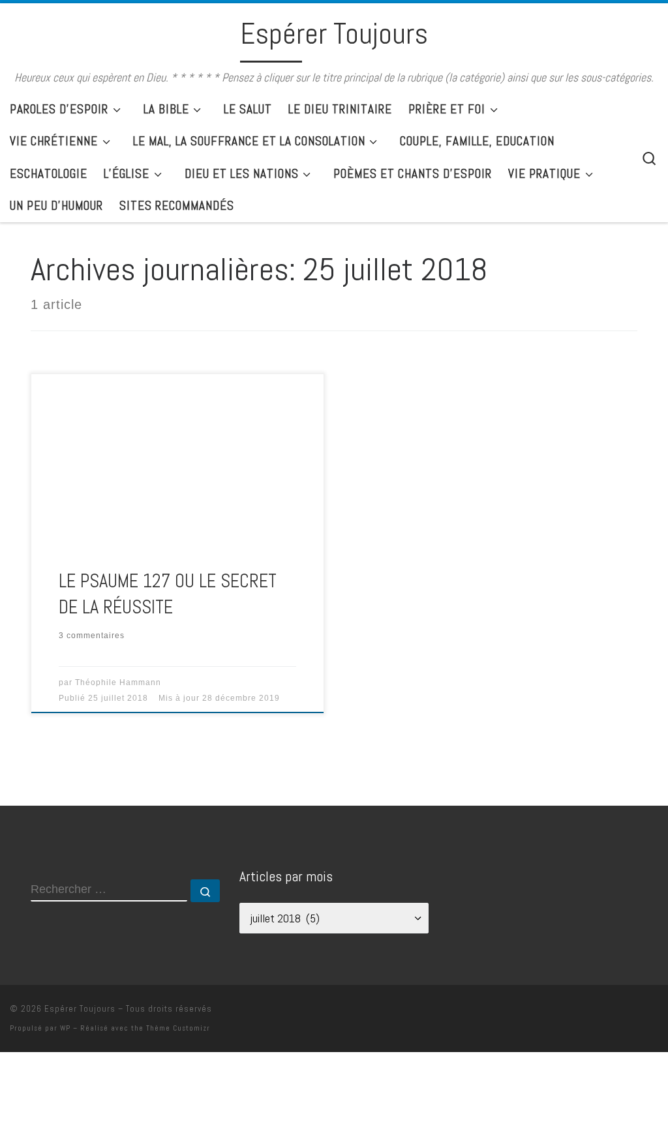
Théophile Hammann (118, 682)
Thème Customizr (178, 1028)
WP (65, 1028)
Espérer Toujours (79, 1008)
